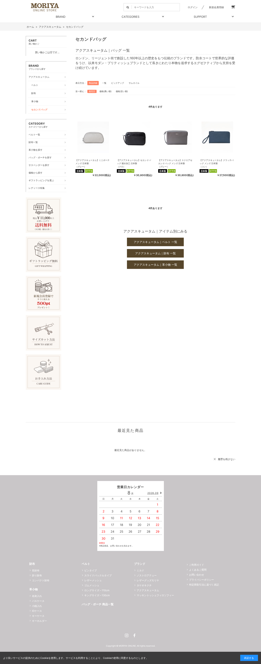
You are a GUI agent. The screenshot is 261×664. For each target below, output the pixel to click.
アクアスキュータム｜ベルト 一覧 (155, 242)
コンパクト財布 (40, 580)
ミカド (140, 570)
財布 (32, 563)
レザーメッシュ (93, 580)
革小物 (33, 589)
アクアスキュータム (148, 590)
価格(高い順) (105, 91)
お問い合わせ (196, 574)
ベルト (86, 563)
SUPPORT (200, 16)
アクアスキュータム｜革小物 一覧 (155, 264)
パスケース (38, 600)
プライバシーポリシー (201, 579)
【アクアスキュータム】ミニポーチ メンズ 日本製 (92, 162)
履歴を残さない (226, 459)
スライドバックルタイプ (98, 575)
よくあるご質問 (197, 569)
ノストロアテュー (147, 575)
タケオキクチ (144, 585)
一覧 (104, 83)
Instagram (126, 635)
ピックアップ (117, 83)
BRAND (61, 16)
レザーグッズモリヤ (148, 580)
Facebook (134, 635)
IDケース (37, 610)
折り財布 (37, 575)
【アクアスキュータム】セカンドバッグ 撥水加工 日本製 (134, 162)
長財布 (35, 570)
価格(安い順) (122, 91)
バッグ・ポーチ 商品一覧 (98, 604)
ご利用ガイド (196, 564)
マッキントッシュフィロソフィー (155, 595)
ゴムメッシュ (91, 585)
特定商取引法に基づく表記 (204, 584)
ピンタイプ (90, 570)
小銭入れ (37, 605)
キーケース (38, 615)
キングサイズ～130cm (97, 595)
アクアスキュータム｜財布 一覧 (155, 253)
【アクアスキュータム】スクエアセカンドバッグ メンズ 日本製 (175, 162)
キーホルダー (39, 620)
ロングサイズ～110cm (96, 590)
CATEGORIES (130, 16)
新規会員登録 (216, 7)
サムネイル (134, 83)
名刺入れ (37, 595)
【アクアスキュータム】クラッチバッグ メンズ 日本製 (217, 162)
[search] (128, 7)
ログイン (193, 7)
